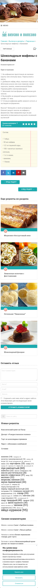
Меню (5, 26)
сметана (28, 496)
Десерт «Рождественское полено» (16, 434)
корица (4, 466)
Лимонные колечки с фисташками (14, 274)
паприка (16, 484)
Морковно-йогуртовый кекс (17, 235)
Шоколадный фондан (14, 352)
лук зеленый (28, 466)
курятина (12, 466)
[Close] (36, 545)
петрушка (6, 491)
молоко (7, 477)
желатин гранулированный (13, 459)
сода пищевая (9, 498)
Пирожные (30, 41)
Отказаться (19, 583)
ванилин (6, 457)
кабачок (27, 461)
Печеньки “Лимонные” (15, 314)
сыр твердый (11, 500)
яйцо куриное (14, 510)
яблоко (20, 508)
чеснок (21, 505)
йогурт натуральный (16, 461)
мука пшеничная (13, 482)
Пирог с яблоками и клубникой (13, 444)
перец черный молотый (15, 489)
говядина (17, 457)
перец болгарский (10, 487)
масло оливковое (23, 471)
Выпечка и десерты (16, 41)
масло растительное (13, 473)
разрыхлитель (8, 493)
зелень (29, 459)
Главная (4, 41)
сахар (22, 493)
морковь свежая (12, 480)
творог (28, 500)
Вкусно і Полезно (19, 33)
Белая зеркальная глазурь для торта (15, 536)
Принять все (19, 572)
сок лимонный (23, 498)
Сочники (4, 449)
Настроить (19, 578)
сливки (17, 496)
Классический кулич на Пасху (13, 430)
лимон (19, 466)
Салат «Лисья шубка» (23, 530)
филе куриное (18, 503)
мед (29, 475)
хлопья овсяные (7, 505)
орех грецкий (6, 484)
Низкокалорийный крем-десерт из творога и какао (18, 542)
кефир (30, 464)
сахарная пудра (6, 496)
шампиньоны (8, 508)
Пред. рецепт (11, 182)
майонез (7, 471)
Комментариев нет (8, 64)
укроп (4, 503)
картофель (17, 464)
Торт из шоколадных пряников (14, 439)
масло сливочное (13, 475)
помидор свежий (23, 491)
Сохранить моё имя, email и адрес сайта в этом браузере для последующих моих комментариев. (18, 400)
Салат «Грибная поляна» (24, 525)
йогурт (4, 461)
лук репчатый (13, 468)
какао (5, 464)
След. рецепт (27, 189)
